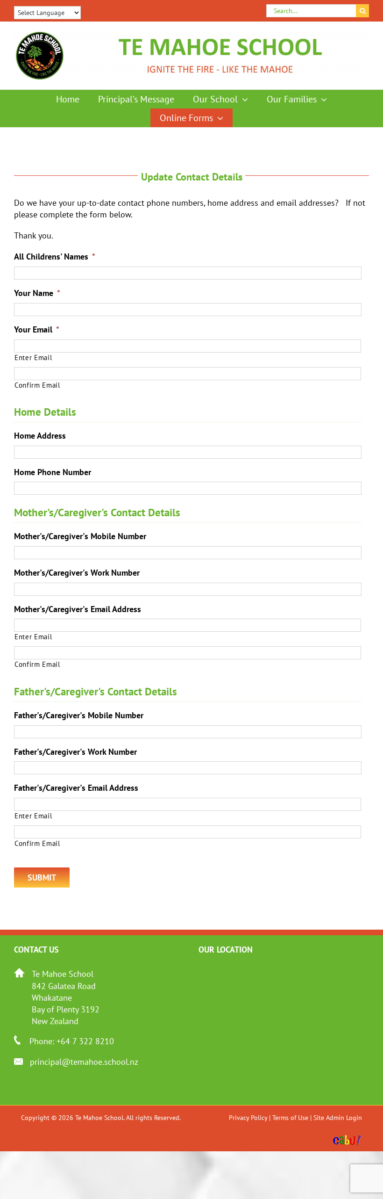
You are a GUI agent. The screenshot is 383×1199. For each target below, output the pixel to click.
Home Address (40, 435)
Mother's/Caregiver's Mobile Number (80, 536)
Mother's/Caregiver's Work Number (77, 572)
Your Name (37, 293)
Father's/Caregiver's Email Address (76, 787)
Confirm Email (37, 385)
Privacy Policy (248, 1117)
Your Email (36, 329)
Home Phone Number (52, 472)
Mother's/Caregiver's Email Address (77, 609)
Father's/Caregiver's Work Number (75, 751)
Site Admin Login (337, 1117)
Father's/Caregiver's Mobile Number (78, 715)
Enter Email (33, 357)
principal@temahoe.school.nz (84, 1061)
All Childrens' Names (54, 256)
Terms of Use (290, 1117)
